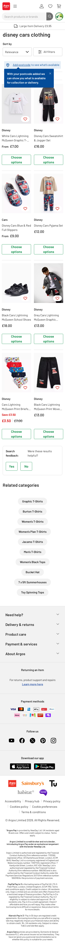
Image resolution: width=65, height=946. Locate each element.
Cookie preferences (44, 806)
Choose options (16, 159)
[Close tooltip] (50, 73)
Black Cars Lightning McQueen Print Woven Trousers (47, 407)
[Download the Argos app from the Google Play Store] (44, 766)
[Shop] (15, 6)
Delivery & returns (19, 624)
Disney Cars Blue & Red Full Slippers (16, 227)
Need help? (14, 615)
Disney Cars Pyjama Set (48, 225)
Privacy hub (32, 801)
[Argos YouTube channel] (11, 740)
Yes (11, 466)
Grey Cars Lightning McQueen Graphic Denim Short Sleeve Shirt (46, 317)
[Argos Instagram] (53, 740)
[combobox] (24, 16)
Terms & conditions (33, 812)
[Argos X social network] (32, 740)
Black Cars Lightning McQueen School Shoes (16, 317)
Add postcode (22, 64)
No (26, 466)
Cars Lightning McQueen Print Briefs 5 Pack (16, 407)
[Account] (41, 6)
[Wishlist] (50, 6)
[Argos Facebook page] (22, 740)
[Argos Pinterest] (43, 740)
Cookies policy (19, 806)
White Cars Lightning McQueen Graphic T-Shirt (15, 138)
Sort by (7, 43)
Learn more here (32, 684)
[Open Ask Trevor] (59, 16)
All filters (49, 51)
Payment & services (21, 644)
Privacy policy (51, 801)
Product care (15, 634)
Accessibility (13, 801)
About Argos (15, 654)
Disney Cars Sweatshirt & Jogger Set (48, 138)
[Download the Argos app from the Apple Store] (20, 766)
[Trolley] (59, 6)
